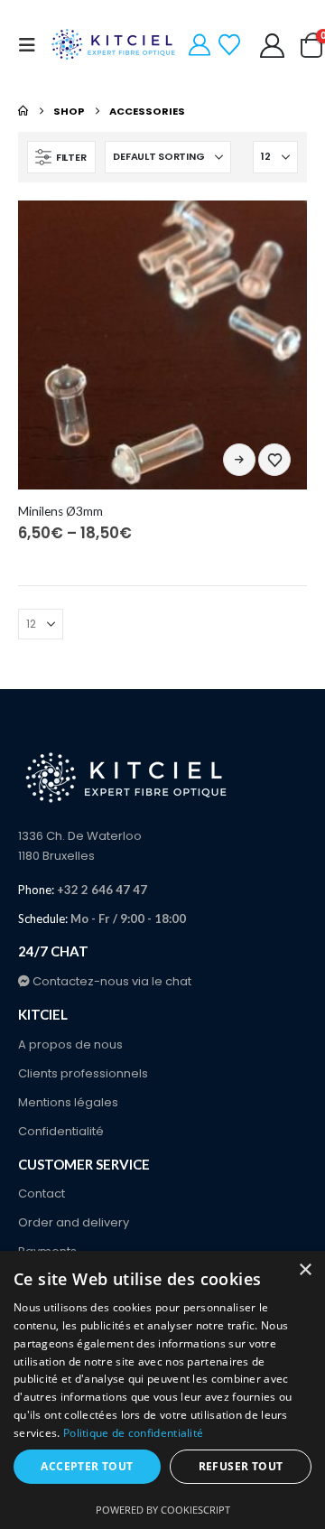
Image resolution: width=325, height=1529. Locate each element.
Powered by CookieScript (163, 1509)
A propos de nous (70, 1044)
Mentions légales (68, 1102)
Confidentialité (61, 1131)
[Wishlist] (229, 45)
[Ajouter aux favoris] (274, 459)
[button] (32, 45)
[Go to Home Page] (23, 111)
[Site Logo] (114, 45)
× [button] (304, 1270)
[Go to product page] (162, 344)
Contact (41, 1193)
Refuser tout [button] (241, 1466)
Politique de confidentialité (133, 1432)
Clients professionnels (83, 1073)
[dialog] (162, 1390)
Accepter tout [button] (87, 1466)
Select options (239, 459)
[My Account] (200, 45)
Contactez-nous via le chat (110, 981)
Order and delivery (73, 1222)
